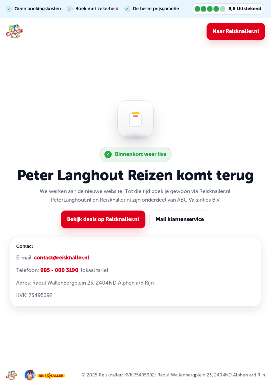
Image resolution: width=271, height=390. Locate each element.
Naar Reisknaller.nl (236, 31)
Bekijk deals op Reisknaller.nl (103, 219)
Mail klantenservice (180, 219)
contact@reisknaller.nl (61, 257)
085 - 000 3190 (59, 270)
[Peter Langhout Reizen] (14, 31)
